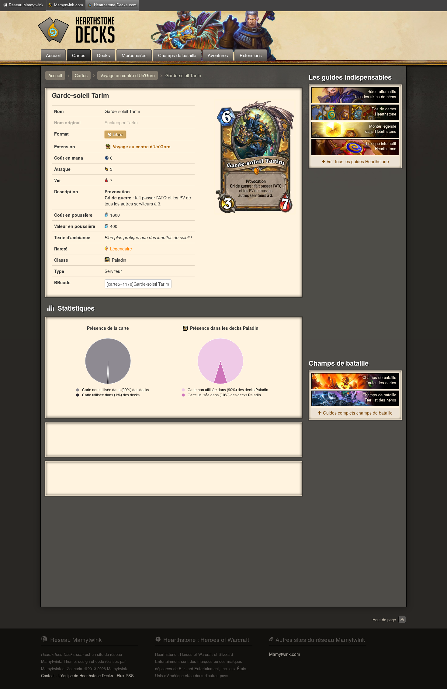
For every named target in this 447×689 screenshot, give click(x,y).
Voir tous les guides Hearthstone (358, 161)
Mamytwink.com (68, 5)
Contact (48, 675)
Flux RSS (125, 675)
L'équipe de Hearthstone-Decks (85, 675)
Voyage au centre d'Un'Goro (142, 146)
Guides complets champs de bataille (358, 413)
